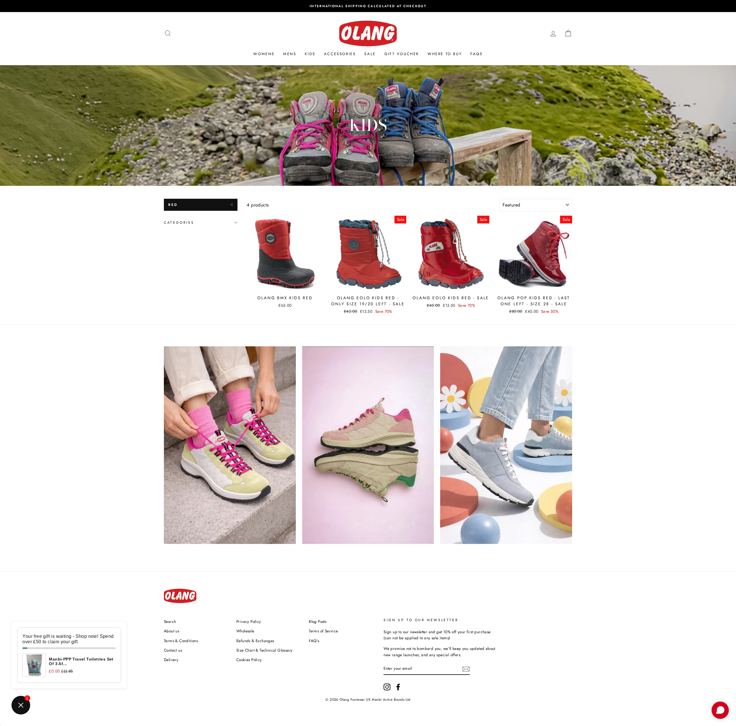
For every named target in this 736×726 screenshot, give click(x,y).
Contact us (173, 650)
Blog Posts (317, 621)
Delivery (171, 660)
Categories (179, 222)
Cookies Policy (249, 660)
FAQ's (314, 641)
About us (171, 631)
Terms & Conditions (181, 641)
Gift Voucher (401, 54)
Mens (289, 54)
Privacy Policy (248, 621)
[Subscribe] (466, 668)
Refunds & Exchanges (255, 641)
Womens (264, 54)
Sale (369, 54)
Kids (310, 54)
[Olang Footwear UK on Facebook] (398, 686)
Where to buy (445, 54)
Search (170, 621)
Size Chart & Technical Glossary (264, 650)
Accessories (340, 54)
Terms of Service (323, 631)
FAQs (476, 54)
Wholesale (245, 631)
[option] (368, 6)
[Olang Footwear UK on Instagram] (387, 686)
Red (173, 204)
